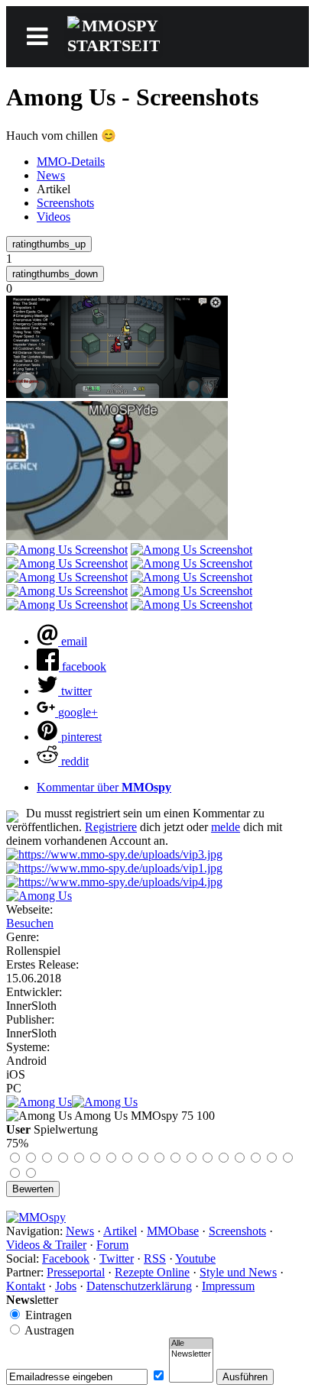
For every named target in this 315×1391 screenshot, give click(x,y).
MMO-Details (71, 161)
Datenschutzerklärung (139, 1285)
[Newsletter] (191, 1354)
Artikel (120, 1230)
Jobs (65, 1285)
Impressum (228, 1285)
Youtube (195, 1258)
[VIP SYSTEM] (114, 854)
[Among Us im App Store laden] (39, 1101)
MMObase (173, 1230)
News (51, 175)
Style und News (238, 1272)
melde (225, 826)
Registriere (111, 826)
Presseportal (76, 1272)
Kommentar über (104, 787)
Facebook (65, 1258)
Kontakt (25, 1285)
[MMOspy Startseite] (36, 1217)
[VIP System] (114, 868)
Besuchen (30, 923)
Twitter (116, 1258)
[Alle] (191, 1343)
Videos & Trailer (46, 1244)
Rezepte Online (152, 1272)
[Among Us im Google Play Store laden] (105, 1101)
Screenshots (65, 202)
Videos (53, 216)
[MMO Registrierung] (114, 881)
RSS (155, 1258)
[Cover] (39, 895)
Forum (112, 1244)
